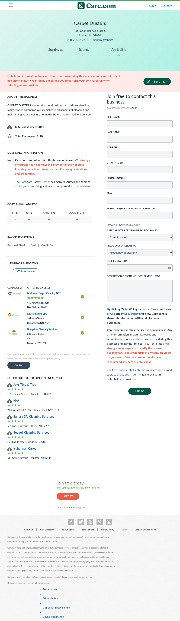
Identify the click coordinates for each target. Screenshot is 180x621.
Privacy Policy (130, 313)
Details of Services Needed (123, 225)
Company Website (102, 40)
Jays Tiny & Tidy (24, 384)
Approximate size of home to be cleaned (132, 231)
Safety (124, 530)
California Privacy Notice (56, 608)
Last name (113, 132)
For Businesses (68, 530)
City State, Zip (115, 163)
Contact (18, 365)
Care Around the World (145, 530)
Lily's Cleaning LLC (37, 314)
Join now (167, 5)
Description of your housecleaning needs (133, 276)
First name (113, 117)
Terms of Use (88, 530)
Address (112, 148)
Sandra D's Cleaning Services (33, 416)
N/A (16, 400)
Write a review (26, 271)
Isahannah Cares (24, 448)
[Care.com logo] (92, 6)
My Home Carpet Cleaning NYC (44, 293)
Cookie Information (53, 617)
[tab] (140, 225)
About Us (28, 530)
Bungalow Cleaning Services (42, 329)
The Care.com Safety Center (124, 370)
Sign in (133, 108)
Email (110, 193)
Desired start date (118, 261)
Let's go (68, 496)
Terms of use (50, 589)
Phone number (116, 178)
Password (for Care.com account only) (132, 209)
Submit (139, 391)
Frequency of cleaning (121, 246)
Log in (153, 5)
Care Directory (47, 530)
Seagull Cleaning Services (31, 432)
